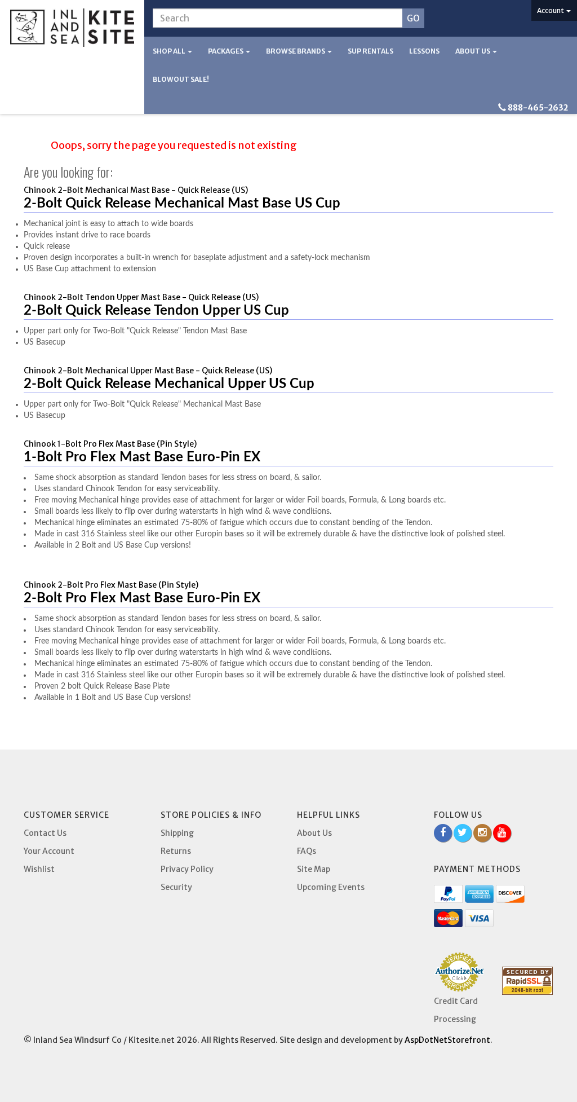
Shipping (177, 833)
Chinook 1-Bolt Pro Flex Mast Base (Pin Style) (110, 444)
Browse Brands (296, 51)
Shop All (170, 51)
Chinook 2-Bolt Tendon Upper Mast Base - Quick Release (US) (141, 297)
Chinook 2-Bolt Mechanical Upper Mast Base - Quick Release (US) (148, 370)
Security (176, 887)
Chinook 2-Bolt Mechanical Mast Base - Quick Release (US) (136, 190)
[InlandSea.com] (72, 27)
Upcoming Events (331, 887)
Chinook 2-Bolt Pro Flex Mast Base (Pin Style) (111, 585)
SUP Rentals (370, 51)
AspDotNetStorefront (447, 1040)
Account (551, 10)
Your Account (49, 851)
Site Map (313, 869)
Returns (176, 851)
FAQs (306, 851)
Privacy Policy (187, 869)
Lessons (424, 51)
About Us (473, 51)
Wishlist (39, 869)
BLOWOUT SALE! (181, 79)
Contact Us (45, 833)
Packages (226, 51)
